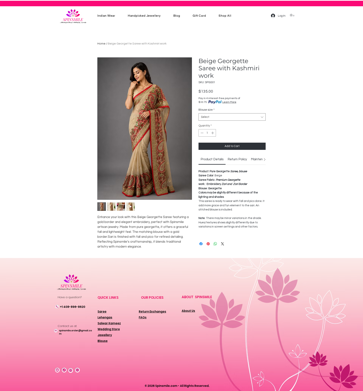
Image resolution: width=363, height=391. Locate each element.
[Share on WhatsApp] (215, 244)
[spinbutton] (207, 132)
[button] (106, 15)
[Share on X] (222, 244)
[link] (212, 159)
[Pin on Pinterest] (208, 244)
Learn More (229, 102)
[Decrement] (201, 132)
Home (101, 43)
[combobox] (232, 117)
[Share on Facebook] (201, 244)
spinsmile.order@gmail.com (75, 332)
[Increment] (213, 132)
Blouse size (207, 109)
